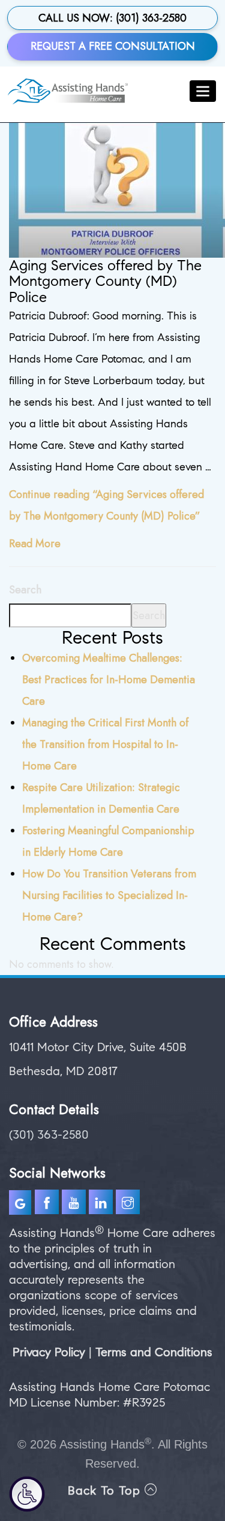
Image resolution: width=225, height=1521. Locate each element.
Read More (35, 543)
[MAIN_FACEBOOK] (47, 1204)
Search (25, 589)
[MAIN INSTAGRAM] (129, 1204)
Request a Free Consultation (113, 46)
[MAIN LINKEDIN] (102, 1204)
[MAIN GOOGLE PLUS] (22, 1204)
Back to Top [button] (106, 1490)
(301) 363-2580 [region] (49, 1134)
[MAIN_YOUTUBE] (75, 1204)
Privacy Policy (49, 1352)
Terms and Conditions (153, 1352)
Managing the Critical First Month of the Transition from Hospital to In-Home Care (105, 744)
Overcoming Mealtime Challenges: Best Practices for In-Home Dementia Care (108, 679)
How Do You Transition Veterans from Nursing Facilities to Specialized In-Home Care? (109, 895)
